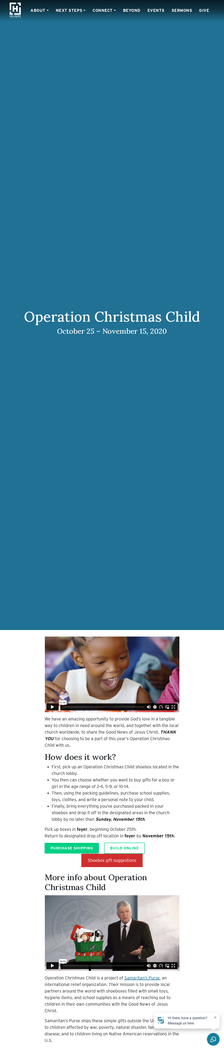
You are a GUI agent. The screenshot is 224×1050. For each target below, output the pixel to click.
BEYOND (131, 10)
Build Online (124, 848)
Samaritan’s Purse (142, 978)
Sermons (182, 10)
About (38, 10)
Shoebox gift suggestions (112, 860)
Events (155, 10)
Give (204, 10)
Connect (103, 10)
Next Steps (69, 10)
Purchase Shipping (72, 848)
